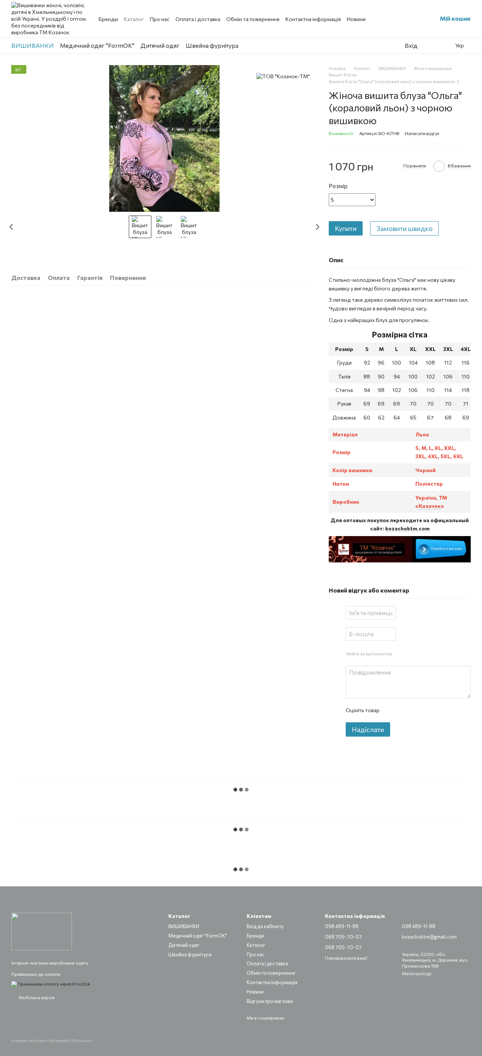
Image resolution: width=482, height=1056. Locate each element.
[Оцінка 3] (416, 710)
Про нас (159, 19)
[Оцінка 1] (392, 710)
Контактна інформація (313, 19)
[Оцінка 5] (440, 710)
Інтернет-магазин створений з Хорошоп (51, 1040)
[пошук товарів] (381, 46)
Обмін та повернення (252, 19)
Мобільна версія (36, 997)
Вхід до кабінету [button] (265, 926)
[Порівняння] (444, 45)
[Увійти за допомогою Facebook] (400, 653)
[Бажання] (429, 45)
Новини (356, 19)
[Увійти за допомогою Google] (412, 653)
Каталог (134, 19)
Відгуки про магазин (270, 1001)
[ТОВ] (283, 76)
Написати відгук (422, 133)
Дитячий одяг (160, 45)
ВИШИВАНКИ (32, 45)
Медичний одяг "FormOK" (97, 45)
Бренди (108, 19)
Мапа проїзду (417, 973)
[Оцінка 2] (404, 710)
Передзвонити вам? (346, 957)
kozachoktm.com (407, 528)
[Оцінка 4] (428, 710)
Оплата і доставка (197, 19)
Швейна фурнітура (212, 45)
